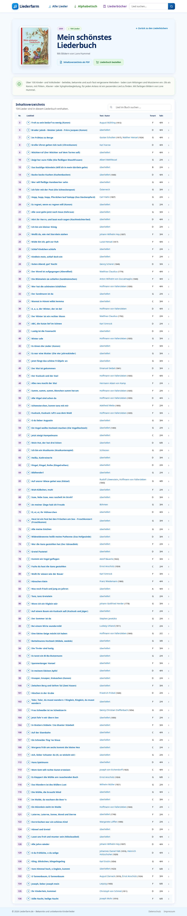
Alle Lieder (58, 6)
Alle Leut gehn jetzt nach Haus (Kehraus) (51, 212)
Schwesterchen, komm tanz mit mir (48, 405)
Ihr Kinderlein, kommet (42, 891)
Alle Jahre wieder (39, 844)
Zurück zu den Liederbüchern (152, 28)
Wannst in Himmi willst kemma (46, 301)
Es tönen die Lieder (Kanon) (44, 346)
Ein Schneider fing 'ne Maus (44, 740)
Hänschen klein (37, 581)
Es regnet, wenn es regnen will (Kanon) (50, 204)
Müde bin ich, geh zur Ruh (43, 241)
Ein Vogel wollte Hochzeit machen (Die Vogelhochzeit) (57, 428)
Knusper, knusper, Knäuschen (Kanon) (49, 678)
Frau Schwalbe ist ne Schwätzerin (47, 710)
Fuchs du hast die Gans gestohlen (47, 566)
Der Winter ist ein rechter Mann (46, 316)
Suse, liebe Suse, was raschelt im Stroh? (50, 497)
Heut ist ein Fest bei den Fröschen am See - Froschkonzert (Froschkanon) (60, 521)
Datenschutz (155, 911)
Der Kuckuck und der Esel (43, 375)
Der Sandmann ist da (40, 293)
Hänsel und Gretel (39, 829)
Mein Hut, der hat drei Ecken (45, 442)
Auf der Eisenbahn (39, 732)
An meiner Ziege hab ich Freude (46, 504)
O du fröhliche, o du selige (43, 852)
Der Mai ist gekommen (42, 368)
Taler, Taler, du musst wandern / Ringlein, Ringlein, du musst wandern (61, 702)
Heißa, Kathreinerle (40, 457)
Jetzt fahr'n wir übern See (43, 717)
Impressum (169, 911)
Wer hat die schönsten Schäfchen (47, 286)
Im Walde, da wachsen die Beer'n (47, 799)
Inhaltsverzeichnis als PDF (77, 62)
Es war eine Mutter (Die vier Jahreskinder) (52, 353)
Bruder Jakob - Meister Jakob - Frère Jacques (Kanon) (57, 130)
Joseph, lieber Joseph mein (43, 883)
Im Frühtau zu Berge (40, 137)
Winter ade (35, 338)
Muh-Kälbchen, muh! (40, 489)
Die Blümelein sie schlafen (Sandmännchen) (52, 279)
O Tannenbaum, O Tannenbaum (46, 876)
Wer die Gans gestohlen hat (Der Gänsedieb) (53, 544)
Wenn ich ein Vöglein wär (43, 603)
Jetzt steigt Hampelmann (43, 435)
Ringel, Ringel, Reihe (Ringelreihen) (48, 465)
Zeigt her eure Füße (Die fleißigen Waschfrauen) (55, 159)
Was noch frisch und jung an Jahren (48, 588)
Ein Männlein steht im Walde (44, 807)
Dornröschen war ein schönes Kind (48, 821)
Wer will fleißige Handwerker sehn (48, 182)
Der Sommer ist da (39, 618)
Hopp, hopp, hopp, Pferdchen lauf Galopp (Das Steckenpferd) (61, 197)
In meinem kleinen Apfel (42, 670)
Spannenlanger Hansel (41, 663)
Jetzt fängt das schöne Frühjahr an (47, 360)
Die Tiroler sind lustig (41, 648)
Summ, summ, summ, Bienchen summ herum (53, 390)
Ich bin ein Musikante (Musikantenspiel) (50, 450)
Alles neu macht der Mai (42, 383)
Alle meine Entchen (39, 529)
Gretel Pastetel (37, 551)
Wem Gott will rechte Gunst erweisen (49, 769)
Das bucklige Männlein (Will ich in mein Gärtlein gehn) (58, 167)
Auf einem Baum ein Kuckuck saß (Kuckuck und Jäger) (58, 611)
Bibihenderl (36, 472)
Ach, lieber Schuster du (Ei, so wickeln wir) (51, 754)
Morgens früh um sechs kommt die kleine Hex (54, 747)
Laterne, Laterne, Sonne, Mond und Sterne (52, 814)
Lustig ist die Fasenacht (42, 331)
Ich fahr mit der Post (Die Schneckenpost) (51, 189)
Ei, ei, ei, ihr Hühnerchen (42, 512)
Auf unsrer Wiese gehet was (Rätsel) (49, 481)
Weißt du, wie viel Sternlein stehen (48, 234)
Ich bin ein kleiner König (42, 227)
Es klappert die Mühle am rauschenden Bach (53, 777)
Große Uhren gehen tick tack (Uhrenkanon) (52, 144)
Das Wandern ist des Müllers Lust (47, 784)
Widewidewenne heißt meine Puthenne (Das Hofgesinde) (59, 536)
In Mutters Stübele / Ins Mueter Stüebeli (51, 725)
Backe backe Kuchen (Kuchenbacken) (49, 174)
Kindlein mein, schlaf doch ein (45, 256)
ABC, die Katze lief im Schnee (45, 323)
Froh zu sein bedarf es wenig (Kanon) (49, 122)
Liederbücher (117, 6)
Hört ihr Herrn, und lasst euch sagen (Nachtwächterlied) (59, 219)
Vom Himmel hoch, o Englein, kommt (49, 868)
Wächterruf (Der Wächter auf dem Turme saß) (54, 152)
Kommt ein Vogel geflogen (43, 559)
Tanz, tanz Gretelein (40, 596)
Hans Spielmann (38, 762)
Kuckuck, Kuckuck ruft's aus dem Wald (50, 413)
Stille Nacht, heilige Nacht (43, 898)
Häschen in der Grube (41, 693)
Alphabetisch (87, 6)
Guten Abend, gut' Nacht (42, 264)
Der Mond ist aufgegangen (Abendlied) (50, 271)
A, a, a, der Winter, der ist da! (45, 308)
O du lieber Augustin (40, 420)
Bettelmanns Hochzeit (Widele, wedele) (50, 641)
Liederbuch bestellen (110, 62)
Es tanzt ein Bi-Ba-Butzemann (45, 655)
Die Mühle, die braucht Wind (44, 792)
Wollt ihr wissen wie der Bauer (45, 574)
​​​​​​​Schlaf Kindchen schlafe (42, 249)
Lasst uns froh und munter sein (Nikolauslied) (53, 836)
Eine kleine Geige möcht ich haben (47, 633)
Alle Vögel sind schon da (42, 398)
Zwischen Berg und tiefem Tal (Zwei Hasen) (52, 685)
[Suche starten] (171, 6)
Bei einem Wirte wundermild (45, 626)
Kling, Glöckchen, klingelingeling (46, 861)
